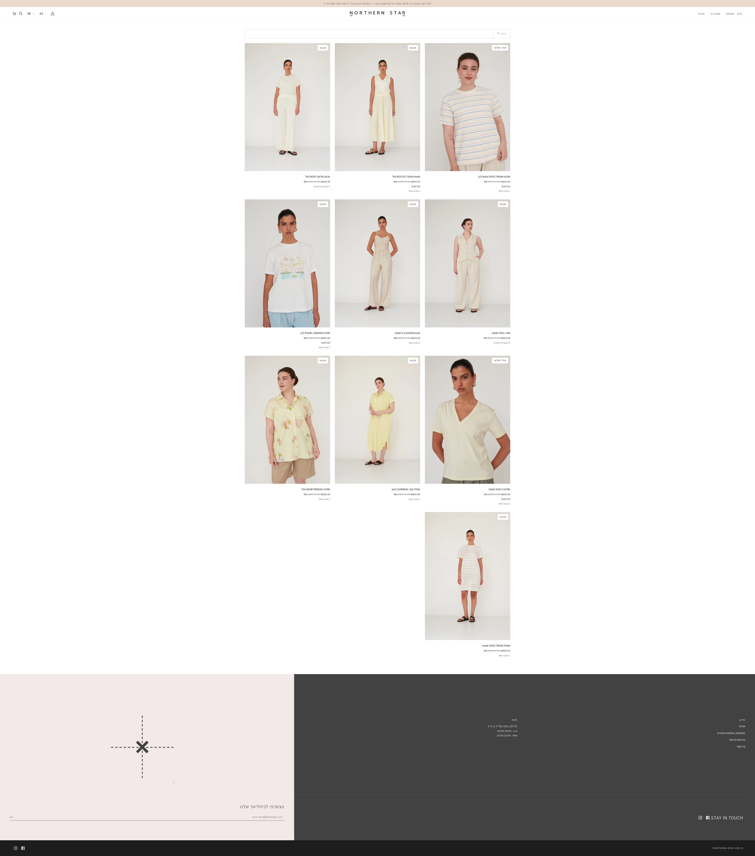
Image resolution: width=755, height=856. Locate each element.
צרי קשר (741, 746)
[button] (730, 13)
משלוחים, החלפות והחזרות (731, 733)
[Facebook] (708, 817)
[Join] (15, 817)
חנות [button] (514, 719)
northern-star (723, 848)
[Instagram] (700, 817)
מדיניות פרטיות (737, 740)
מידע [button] (742, 719)
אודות (742, 726)
